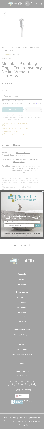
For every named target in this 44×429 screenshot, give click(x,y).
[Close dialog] (42, 192)
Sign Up (37, 225)
